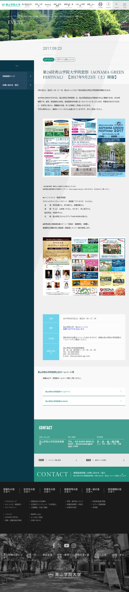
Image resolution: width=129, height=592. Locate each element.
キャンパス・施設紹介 (13, 504)
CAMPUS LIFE (47, 559)
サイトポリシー (11, 507)
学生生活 (48, 6)
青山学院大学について (27, 5)
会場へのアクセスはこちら (73, 329)
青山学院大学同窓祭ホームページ (57, 391)
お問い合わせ (36, 520)
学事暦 (95, 507)
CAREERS (116, 560)
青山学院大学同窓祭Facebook (56, 401)
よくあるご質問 (36, 517)
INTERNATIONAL (82, 560)
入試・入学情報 (80, 5)
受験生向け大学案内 (38, 501)
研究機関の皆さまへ (114, 490)
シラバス (8, 514)
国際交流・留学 (68, 5)
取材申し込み (36, 514)
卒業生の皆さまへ (49, 490)
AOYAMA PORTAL (11, 517)
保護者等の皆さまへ (71, 490)
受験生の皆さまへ (9, 490)
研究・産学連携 (57, 5)
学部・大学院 (38, 5)
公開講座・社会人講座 (39, 507)
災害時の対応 (72, 507)
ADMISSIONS (100, 560)
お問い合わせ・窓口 (10, 85)
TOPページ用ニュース (65, 60)
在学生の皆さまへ (29, 490)
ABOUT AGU (8, 560)
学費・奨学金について (75, 501)
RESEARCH (62, 560)
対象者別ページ (9, 76)
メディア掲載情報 (99, 504)
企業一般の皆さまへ (93, 490)
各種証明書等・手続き (75, 504)
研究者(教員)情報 (99, 501)
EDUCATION (32, 560)
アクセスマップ (11, 501)
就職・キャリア (91, 5)
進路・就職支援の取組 (13, 520)
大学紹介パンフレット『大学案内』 (44, 504)
